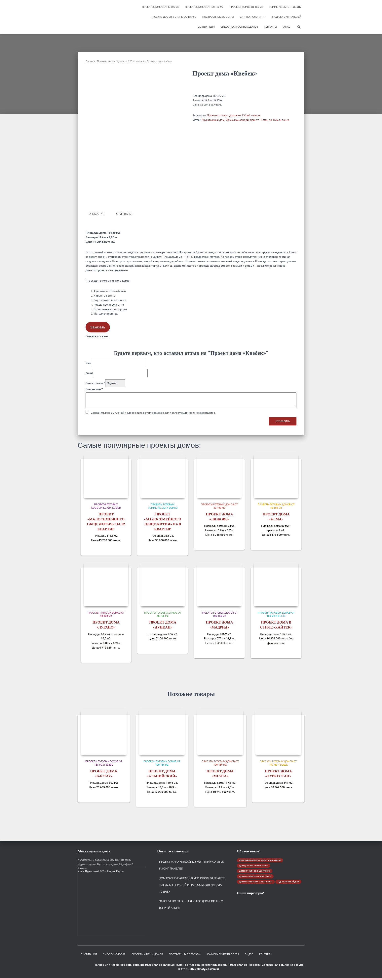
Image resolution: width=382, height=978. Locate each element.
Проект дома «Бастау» (103, 773)
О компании (89, 954)
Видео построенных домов (239, 26)
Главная (90, 61)
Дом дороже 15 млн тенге (253, 866)
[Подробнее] (123, 549)
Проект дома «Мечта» (220, 773)
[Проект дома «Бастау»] (104, 732)
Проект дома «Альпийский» (162, 773)
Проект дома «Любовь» (219, 516)
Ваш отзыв (94, 389)
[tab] (99, 214)
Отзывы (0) (124, 213)
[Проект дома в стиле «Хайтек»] (276, 584)
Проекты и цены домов (147, 954)
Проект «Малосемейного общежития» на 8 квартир (162, 522)
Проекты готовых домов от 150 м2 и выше (121, 61)
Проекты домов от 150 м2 (246, 7)
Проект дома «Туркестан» (278, 773)
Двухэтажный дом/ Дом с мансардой (225, 119)
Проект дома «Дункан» (162, 624)
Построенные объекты (218, 16)
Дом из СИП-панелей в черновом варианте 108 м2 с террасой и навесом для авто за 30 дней (192, 885)
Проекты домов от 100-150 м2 (204, 7)
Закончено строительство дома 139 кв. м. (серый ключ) (191, 904)
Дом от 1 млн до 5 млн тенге (254, 871)
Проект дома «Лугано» (106, 624)
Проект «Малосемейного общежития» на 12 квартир (106, 522)
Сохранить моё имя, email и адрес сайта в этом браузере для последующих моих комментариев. (153, 412)
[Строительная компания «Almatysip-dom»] (101, 17)
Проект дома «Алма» (276, 516)
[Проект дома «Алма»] (276, 475)
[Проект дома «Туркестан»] (278, 732)
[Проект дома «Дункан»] (162, 584)
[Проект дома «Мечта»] (220, 732)
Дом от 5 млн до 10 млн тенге (255, 876)
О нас (286, 26)
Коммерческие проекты (285, 7)
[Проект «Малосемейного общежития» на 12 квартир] (106, 475)
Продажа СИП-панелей (286, 16)
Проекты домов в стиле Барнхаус (173, 16)
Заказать (97, 327)
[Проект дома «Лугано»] (106, 584)
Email (89, 373)
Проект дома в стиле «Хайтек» (276, 624)
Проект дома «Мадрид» (219, 624)
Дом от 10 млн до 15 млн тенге (269, 119)
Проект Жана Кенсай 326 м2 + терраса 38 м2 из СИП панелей (191, 865)
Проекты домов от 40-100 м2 (160, 7)
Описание (96, 213)
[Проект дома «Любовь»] (219, 475)
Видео (249, 954)
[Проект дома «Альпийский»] (162, 732)
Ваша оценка (95, 383)
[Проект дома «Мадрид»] (219, 584)
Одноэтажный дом (288, 882)
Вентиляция (206, 26)
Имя (88, 363)
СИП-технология (251, 16)
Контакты (270, 26)
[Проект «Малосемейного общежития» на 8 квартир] (162, 475)
